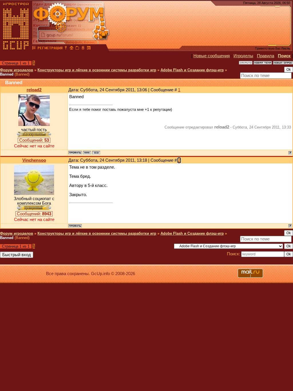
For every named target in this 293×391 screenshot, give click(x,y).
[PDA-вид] (83, 48)
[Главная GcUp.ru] (16, 48)
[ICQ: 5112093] (96, 152)
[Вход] (66, 48)
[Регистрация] (50, 48)
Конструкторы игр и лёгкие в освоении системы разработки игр (96, 70)
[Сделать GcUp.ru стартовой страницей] (71, 48)
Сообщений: (34, 140)
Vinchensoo (34, 160)
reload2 (34, 90)
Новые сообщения (211, 56)
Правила (265, 56)
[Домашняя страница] (87, 152)
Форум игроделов (16, 70)
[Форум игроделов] (34, 48)
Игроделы (243, 56)
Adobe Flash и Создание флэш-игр (192, 70)
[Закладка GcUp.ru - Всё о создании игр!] (77, 48)
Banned (6, 74)
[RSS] (89, 48)
